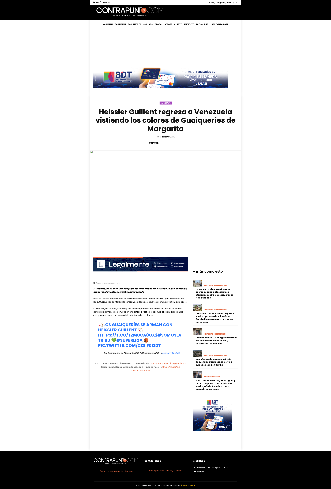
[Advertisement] (165, 47)
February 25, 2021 (171, 353)
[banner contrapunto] (140, 273)
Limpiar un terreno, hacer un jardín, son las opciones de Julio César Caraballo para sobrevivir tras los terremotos (215, 318)
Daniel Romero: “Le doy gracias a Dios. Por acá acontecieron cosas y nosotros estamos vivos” (217, 340)
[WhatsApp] (179, 143)
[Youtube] (195, 471)
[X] (168, 143)
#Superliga (129, 340)
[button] (237, 2)
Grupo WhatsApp (171, 366)
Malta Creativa (189, 485)
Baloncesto (166, 103)
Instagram (145, 370)
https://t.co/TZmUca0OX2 (127, 335)
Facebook (201, 467)
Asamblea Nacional (213, 377)
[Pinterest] (173, 143)
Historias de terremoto (215, 285)
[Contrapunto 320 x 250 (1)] (212, 433)
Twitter (134, 370)
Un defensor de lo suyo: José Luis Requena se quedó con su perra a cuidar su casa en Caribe (214, 362)
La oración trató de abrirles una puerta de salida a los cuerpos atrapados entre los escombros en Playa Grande (215, 293)
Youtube (200, 472)
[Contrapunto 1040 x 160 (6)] (160, 89)
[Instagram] (209, 467)
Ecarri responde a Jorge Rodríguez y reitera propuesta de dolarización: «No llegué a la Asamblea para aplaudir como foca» (215, 385)
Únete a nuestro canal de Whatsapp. (116, 471)
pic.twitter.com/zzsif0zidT (129, 345)
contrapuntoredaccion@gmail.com (168, 363)
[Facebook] (162, 143)
